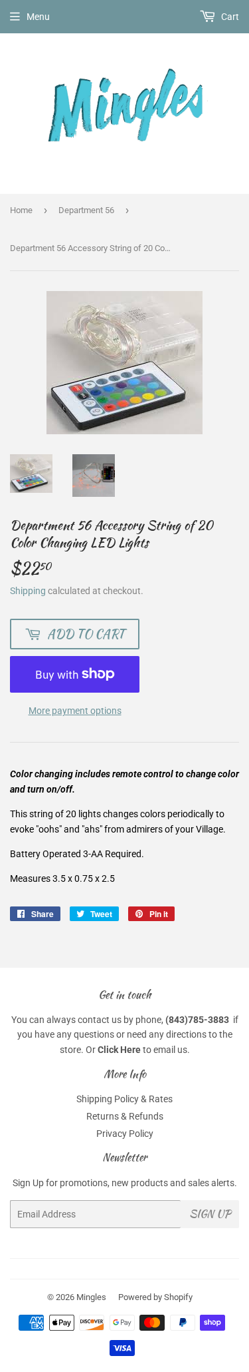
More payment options (75, 710)
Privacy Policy (124, 1133)
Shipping (28, 590)
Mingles (91, 1297)
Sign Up (209, 1213)
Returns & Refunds (124, 1116)
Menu (38, 16)
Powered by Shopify (155, 1297)
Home (21, 210)
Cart (229, 16)
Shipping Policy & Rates (124, 1099)
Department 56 (86, 210)
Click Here (119, 1049)
